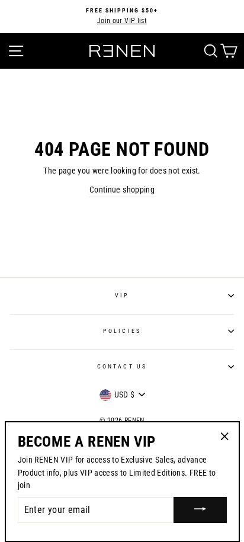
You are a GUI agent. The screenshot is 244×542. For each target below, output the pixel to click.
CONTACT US (122, 366)
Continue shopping (122, 189)
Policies (121, 331)
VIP (122, 295)
